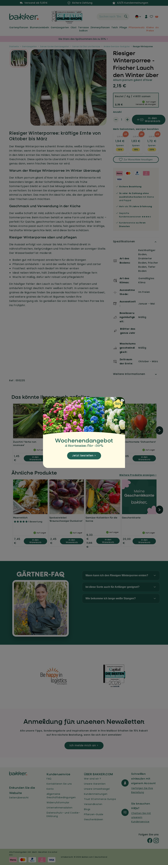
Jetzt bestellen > (84, 455)
